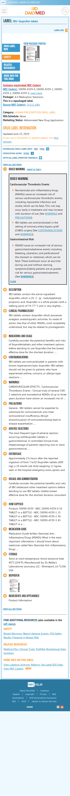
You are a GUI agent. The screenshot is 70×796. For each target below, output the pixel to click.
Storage (13, 554)
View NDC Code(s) (14, 668)
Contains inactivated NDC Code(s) (22, 85)
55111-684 (33, 104)
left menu (9, 624)
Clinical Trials (27, 649)
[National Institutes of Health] (4, 2)
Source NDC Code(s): (14, 104)
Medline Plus (11, 649)
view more (36, 93)
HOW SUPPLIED (16, 504)
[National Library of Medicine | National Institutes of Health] (35, 684)
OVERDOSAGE (15, 454)
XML (42, 149)
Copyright (29, 694)
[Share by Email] (58, 706)
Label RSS (59, 30)
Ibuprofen (14, 576)
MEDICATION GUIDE (18, 529)
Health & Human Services (44, 701)
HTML (26, 153)
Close (13, 281)
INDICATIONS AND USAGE (20, 336)
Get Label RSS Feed (52, 664)
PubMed (40, 649)
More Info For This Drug (11, 77)
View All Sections (12, 164)
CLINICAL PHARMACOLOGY (21, 311)
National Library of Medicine (24, 2)
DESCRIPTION (15, 290)
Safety (7, 57)
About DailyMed (27, 690)
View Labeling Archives (17, 664)
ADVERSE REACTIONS (19, 429)
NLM (24, 701)
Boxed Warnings (13, 633)
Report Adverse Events (36, 633)
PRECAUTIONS (23, 217)
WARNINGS (51, 213)
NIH (14, 701)
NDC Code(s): (10, 89)
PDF (36, 149)
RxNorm (35, 664)
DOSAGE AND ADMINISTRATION (23, 479)
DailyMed (35, 10)
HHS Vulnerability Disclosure (42, 697)
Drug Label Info (9, 47)
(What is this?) (34, 169)
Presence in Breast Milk (25, 637)
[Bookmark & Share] (61, 706)
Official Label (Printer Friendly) (20, 157)
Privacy (43, 694)
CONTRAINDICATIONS (50, 230)
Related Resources (9, 66)
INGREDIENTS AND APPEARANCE (24, 596)
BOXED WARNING (17, 169)
